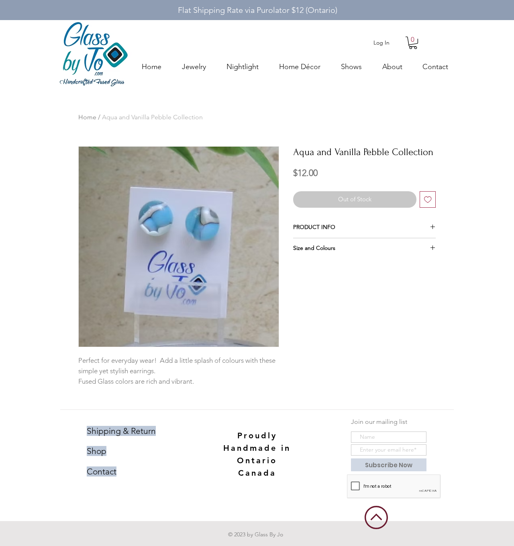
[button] (413, 43)
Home (87, 117)
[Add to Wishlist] (428, 199)
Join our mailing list (379, 421)
